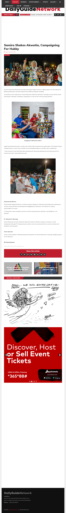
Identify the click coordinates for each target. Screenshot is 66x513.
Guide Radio (9, 6)
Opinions (26, 6)
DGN (18, 6)
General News (25, 14)
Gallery (53, 2)
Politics (15, 2)
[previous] (6, 355)
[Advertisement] (33, 29)
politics (12, 246)
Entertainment (34, 2)
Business (24, 2)
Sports (45, 2)
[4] (34, 381)
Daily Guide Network (13, 509)
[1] (29, 381)
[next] (60, 355)
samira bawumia (19, 246)
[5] (36, 381)
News (7, 2)
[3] (33, 381)
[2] (31, 381)
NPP (8, 246)
